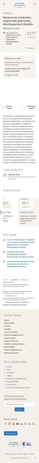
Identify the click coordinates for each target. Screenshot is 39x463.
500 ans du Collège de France (13, 335)
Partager (30, 48)
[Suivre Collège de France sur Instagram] (9, 423)
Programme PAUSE (12, 382)
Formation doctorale (11, 341)
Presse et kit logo (9, 338)
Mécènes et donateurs (11, 353)
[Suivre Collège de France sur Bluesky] (17, 423)
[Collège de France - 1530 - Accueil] (19, 5)
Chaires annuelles (8, 282)
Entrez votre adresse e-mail (15, 404)
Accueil (5, 280)
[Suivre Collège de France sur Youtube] (25, 423)
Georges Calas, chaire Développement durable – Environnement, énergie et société (20, 254)
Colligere (9, 376)
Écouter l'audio (9, 107)
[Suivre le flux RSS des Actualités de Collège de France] (29, 423)
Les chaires (23, 280)
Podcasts (7, 326)
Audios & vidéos (9, 323)
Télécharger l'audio (31, 107)
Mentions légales (23, 454)
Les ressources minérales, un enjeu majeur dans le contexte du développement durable (13, 38)
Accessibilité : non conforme (19, 458)
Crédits (31, 454)
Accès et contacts (10, 454)
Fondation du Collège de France (16, 379)
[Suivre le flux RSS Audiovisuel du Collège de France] (33, 423)
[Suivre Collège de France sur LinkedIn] (21, 423)
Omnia (8, 370)
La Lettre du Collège (10, 332)
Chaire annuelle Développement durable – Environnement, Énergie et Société (16, 285)
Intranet (9, 367)
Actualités (7, 329)
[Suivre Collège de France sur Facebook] (5, 423)
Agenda (6, 320)
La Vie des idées (12, 385)
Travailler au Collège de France (14, 344)
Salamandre (10, 373)
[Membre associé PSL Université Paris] (27, 444)
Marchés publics (9, 347)
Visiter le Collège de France (13, 350)
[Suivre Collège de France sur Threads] (13, 423)
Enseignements (10, 296)
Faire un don (10, 433)
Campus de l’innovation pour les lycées (19, 388)
